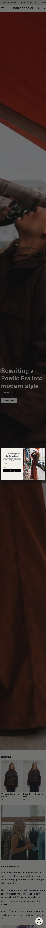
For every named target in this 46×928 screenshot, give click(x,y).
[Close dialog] (43, 449)
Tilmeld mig (12, 471)
